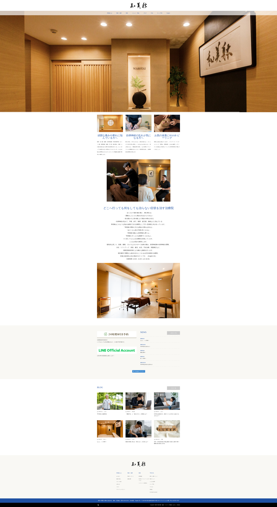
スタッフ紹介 (119, 481)
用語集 (151, 489)
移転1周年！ (143, 352)
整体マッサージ (131, 476)
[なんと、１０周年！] (110, 429)
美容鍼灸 (140, 476)
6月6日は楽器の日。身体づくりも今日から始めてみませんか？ (166, 414)
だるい (105, 411)
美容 (127, 13)
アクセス (151, 486)
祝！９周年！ (143, 358)
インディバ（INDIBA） (143, 483)
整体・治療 (118, 13)
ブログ (145, 13)
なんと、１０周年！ (144, 340)
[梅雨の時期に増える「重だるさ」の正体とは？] (138, 429)
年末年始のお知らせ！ (145, 346)
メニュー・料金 (135, 13)
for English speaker (153, 492)
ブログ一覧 (173, 388)
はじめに (118, 476)
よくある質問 (152, 481)
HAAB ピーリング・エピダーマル (144, 479)
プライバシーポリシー (120, 489)
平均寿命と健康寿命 (102, 414)
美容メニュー (152, 478)
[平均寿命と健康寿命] (110, 401)
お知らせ (118, 484)
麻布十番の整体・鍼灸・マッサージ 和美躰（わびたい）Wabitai (167, 504)
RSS (98, 505)
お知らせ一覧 (173, 333)
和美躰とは (109, 13)
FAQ (152, 13)
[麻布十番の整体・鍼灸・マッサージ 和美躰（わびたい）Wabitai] (138, 8)
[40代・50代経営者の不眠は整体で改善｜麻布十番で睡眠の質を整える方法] (167, 429)
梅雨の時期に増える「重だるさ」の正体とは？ (137, 441)
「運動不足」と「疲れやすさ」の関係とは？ (136, 414)
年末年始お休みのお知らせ (146, 364)
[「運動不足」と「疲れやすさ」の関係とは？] (138, 401)
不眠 (162, 439)
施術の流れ (118, 478)
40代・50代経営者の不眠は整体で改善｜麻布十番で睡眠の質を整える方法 (166, 442)
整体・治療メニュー (154, 476)
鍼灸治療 (129, 478)
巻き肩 (133, 411)
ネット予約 (159, 13)
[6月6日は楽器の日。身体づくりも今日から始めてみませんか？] (167, 401)
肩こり (105, 439)
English (168, 13)
